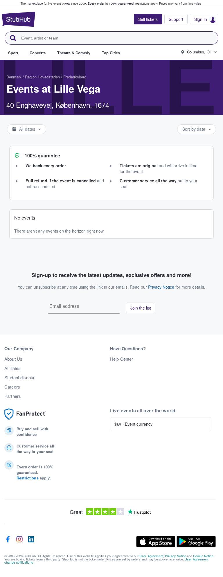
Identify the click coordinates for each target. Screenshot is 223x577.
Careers (12, 386)
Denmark (13, 77)
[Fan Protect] (25, 414)
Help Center (121, 359)
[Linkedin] (31, 541)
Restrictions (28, 478)
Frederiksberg (74, 77)
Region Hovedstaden (42, 77)
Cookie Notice (203, 555)
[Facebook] (7, 541)
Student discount (20, 377)
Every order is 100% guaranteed (123, 3)
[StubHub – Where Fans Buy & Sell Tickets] (19, 19)
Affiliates (12, 368)
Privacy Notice (161, 287)
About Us (13, 359)
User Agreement (151, 555)
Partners (12, 396)
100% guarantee (42, 155)
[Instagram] (19, 541)
